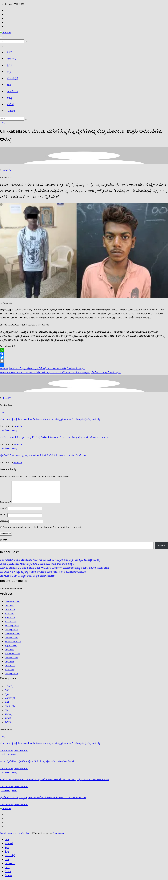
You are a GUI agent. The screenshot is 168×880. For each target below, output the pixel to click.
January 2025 (11, 630)
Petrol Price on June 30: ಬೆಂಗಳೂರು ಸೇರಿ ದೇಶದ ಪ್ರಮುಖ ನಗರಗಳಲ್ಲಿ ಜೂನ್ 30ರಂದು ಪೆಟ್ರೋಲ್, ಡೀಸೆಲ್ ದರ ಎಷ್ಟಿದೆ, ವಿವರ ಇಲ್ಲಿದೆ (60, 373)
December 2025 (12, 602)
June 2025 (10, 610)
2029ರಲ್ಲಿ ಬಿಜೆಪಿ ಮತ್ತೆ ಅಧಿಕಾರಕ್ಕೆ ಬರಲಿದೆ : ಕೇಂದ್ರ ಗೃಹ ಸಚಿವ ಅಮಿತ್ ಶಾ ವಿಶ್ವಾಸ (37, 564)
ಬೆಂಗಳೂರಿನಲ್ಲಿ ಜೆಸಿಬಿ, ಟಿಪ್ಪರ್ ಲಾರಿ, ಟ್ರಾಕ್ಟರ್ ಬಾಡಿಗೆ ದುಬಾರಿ (27, 576)
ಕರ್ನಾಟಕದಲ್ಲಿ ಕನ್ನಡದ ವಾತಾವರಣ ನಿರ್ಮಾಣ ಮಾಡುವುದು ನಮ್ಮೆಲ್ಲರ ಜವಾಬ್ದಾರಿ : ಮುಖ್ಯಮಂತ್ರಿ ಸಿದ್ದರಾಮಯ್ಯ (50, 419)
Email (3, 515)
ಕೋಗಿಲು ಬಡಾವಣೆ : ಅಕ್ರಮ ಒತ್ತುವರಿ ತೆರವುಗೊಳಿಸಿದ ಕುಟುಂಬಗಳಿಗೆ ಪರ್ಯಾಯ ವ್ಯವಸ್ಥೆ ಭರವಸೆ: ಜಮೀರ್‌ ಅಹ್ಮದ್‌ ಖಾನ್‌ (54, 437)
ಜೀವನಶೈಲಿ (12, 78)
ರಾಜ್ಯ (9, 98)
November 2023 (12, 654)
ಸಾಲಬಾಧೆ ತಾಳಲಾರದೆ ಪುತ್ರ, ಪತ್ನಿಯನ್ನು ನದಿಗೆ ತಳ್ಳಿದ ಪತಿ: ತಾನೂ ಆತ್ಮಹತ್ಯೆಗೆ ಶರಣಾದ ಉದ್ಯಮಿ (42, 369)
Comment (5, 502)
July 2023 (9, 662)
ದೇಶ (9, 85)
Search (3, 540)
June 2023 (10, 666)
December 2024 (12, 634)
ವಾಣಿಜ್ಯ (8, 714)
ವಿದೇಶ (10, 104)
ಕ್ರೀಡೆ (9, 65)
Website (4, 521)
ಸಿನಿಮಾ (11, 111)
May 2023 (9, 670)
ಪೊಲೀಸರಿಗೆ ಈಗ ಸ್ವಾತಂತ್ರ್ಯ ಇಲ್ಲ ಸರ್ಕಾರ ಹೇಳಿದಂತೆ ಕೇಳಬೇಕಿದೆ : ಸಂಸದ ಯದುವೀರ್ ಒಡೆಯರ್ (43, 456)
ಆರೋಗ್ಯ (11, 59)
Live (9, 52)
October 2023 (11, 658)
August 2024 (11, 646)
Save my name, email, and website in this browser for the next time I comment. (42, 527)
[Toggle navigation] (1, 37)
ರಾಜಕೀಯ (12, 91)
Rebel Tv (7, 170)
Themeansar (59, 833)
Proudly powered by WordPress (16, 833)
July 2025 (9, 606)
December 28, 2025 (10, 751)
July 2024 (9, 650)
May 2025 (9, 614)
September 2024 (13, 642)
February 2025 (12, 626)
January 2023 (11, 674)
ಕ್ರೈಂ (9, 72)
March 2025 (10, 622)
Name (3, 509)
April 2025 (10, 618)
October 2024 (11, 638)
